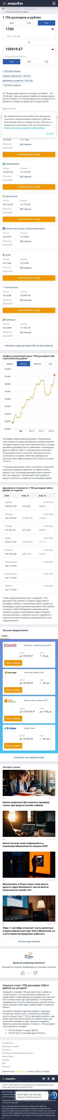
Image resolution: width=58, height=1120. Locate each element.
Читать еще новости (29, 941)
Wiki (4, 1063)
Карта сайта (7, 1056)
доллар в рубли (31, 1011)
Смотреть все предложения (29, 757)
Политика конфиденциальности (17, 1053)
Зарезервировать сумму (29, 154)
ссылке (7, 1117)
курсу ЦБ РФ (31, 1030)
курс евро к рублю (28, 1004)
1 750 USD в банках (12, 71)
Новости (6, 1066)
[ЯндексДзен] (53, 1079)
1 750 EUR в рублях (12, 85)
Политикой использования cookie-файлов (24, 128)
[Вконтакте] (44, 1079)
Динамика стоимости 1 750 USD (18, 80)
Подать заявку (13, 663)
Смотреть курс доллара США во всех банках (29, 345)
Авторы (5, 1059)
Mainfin (9, 1078)
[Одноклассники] (48, 1079)
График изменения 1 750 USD (17, 76)
